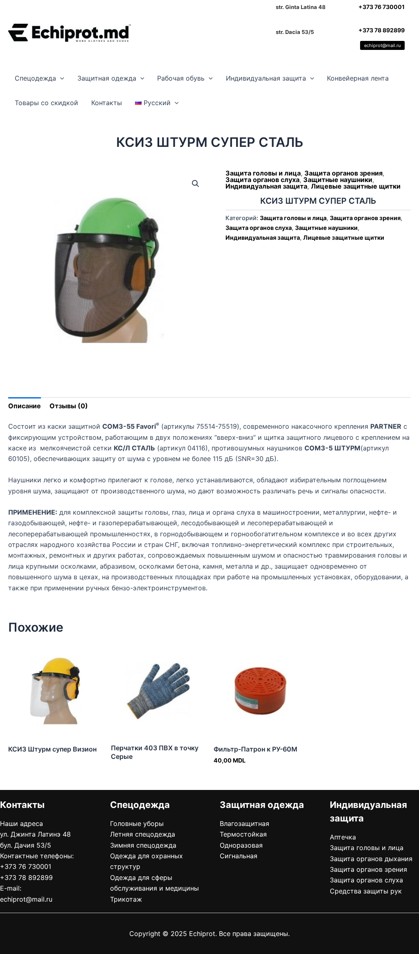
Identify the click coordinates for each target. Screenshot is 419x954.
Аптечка (343, 837)
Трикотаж (126, 899)
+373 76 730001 (381, 6)
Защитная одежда (106, 78)
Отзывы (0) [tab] (69, 406)
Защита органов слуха (262, 180)
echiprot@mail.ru (382, 45)
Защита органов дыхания (371, 859)
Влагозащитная (244, 823)
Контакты (106, 103)
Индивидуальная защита (266, 78)
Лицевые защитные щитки (356, 186)
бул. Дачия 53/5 (25, 845)
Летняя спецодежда (142, 834)
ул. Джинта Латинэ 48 (35, 834)
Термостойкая (243, 834)
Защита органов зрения (343, 173)
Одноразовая (241, 845)
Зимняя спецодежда (143, 845)
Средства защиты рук (366, 891)
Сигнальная (238, 856)
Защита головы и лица (263, 173)
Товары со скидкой (46, 103)
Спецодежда (35, 78)
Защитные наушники (337, 180)
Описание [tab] (24, 406)
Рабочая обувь (181, 78)
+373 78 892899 (381, 30)
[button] (60, 78)
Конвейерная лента (358, 78)
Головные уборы (137, 823)
